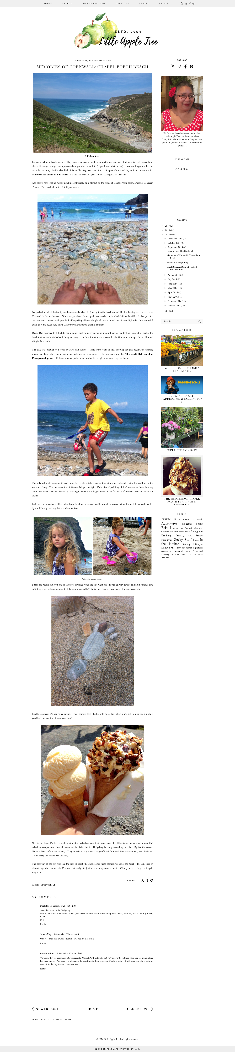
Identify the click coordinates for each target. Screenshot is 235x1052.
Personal (178, 551)
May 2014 (172, 287)
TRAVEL (144, 3)
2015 (167, 230)
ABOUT (163, 3)
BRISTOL (67, 3)
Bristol (166, 527)
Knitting (186, 544)
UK (54, 885)
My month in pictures (192, 547)
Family (179, 535)
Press (188, 551)
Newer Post (47, 1009)
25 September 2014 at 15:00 (69, 953)
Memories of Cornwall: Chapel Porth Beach (184, 257)
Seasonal (198, 551)
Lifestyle (46, 885)
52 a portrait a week (188, 519)
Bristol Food (178, 528)
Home (48, 3)
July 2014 (172, 279)
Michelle (44, 905)
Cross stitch (173, 531)
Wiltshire (165, 557)
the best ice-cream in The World (51, 174)
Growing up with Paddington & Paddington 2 (182, 398)
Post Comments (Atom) (60, 1019)
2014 (167, 234)
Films (190, 535)
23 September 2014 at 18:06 (65, 934)
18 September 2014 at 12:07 (63, 905)
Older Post (138, 1009)
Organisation (166, 551)
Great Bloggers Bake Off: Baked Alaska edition (182, 268)
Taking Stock (186, 554)
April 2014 (173, 292)
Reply (43, 924)
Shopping (165, 554)
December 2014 (175, 238)
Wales (200, 554)
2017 (167, 225)
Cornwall (188, 528)
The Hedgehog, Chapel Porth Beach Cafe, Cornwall (182, 501)
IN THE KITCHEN (94, 3)
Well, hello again (182, 450)
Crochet (164, 531)
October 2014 (174, 242)
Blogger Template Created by (118, 1049)
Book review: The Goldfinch (180, 250)
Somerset (175, 554)
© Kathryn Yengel (92, 156)
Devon (181, 531)
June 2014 (172, 283)
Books (199, 523)
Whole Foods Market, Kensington (182, 370)
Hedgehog (83, 843)
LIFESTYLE (122, 3)
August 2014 (174, 274)
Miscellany (176, 547)
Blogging (187, 523)
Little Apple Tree (112, 1039)
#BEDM (165, 519)
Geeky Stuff (182, 539)
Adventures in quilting (177, 262)
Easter (187, 531)
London (165, 547)
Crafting (198, 528)
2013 (167, 310)
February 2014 (174, 301)
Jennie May (45, 934)
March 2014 (173, 296)
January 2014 (174, 305)
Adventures (169, 523)
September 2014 (175, 247)
